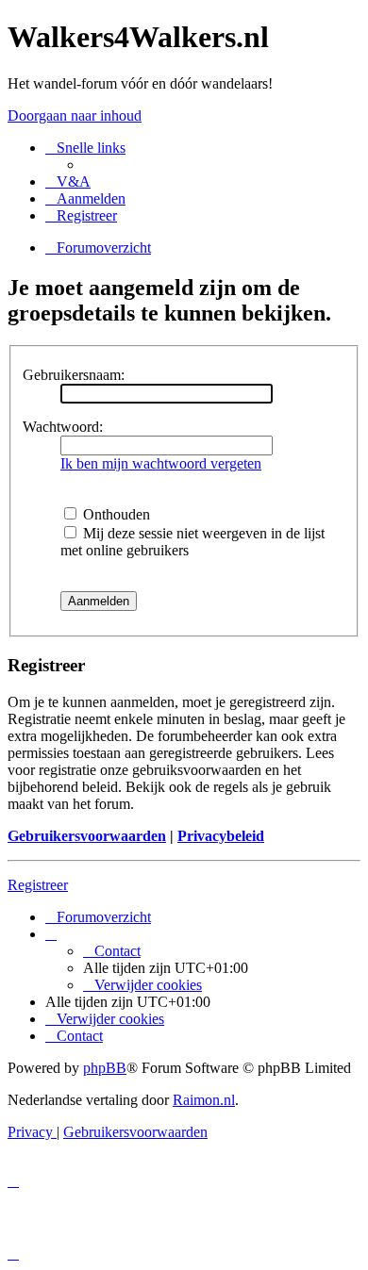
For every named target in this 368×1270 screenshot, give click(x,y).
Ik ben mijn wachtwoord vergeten (160, 463)
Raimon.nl (204, 1100)
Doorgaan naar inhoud (75, 115)
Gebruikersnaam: (74, 375)
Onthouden (114, 514)
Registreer (38, 885)
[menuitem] (68, 181)
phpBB (104, 1068)
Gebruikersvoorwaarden (87, 836)
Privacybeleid (220, 836)
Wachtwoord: (63, 427)
